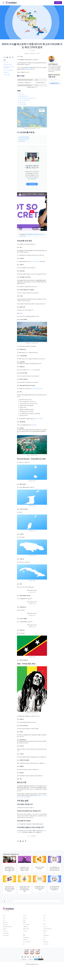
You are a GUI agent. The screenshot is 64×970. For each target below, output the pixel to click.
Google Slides (26, 937)
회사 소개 (45, 926)
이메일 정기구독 (54, 83)
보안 (44, 939)
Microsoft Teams (26, 941)
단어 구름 (5, 922)
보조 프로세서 (46, 943)
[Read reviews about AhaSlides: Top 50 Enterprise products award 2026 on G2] (38, 951)
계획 (44, 917)
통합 (24, 935)
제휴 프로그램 (26, 928)
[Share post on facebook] (13, 57)
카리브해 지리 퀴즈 (8, 64)
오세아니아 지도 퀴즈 (24, 139)
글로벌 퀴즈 (33, 835)
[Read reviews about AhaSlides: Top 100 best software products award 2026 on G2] (26, 951)
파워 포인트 (25, 939)
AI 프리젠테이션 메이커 (7, 926)
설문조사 (4, 928)
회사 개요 (6, 62)
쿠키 (44, 937)
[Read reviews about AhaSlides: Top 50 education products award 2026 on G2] (32, 951)
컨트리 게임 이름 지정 (24, 137)
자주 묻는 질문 (7, 74)
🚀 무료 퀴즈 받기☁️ (32, 184)
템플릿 (39, 795)
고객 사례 (25, 931)
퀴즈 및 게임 (32, 50)
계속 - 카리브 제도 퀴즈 (8, 70)
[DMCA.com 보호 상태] (39, 959)
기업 (44, 920)
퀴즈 (4, 917)
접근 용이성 (45, 941)
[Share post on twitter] (10, 57)
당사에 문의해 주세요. (47, 928)
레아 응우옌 (26, 53)
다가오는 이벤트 (26, 924)
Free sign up (58, 2)
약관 (44, 933)
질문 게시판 (5, 924)
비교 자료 (25, 917)
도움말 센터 (25, 926)
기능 (4, 915)
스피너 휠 (5, 931)
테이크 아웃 (6, 72)
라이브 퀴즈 (24, 797)
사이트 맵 (30, 959)
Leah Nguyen (53, 64)
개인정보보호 (46, 935)
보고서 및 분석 (6, 935)
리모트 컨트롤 (5, 933)
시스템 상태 (23, 959)
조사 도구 (43, 795)
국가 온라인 (38, 128)
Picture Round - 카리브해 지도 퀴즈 (9, 67)
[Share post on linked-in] (7, 57)
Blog (24, 920)
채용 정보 (45, 930)
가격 (44, 915)
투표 (4, 920)
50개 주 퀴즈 (22, 141)
